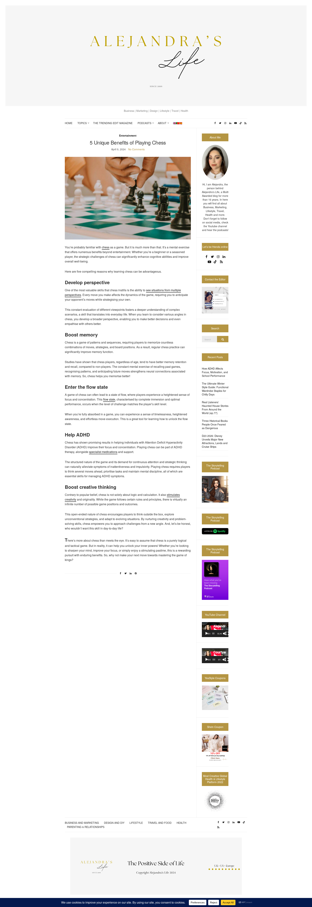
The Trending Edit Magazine (113, 123)
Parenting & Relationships (85, 827)
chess (105, 247)
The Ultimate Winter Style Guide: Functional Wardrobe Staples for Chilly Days (215, 389)
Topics (82, 123)
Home (68, 123)
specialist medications (103, 452)
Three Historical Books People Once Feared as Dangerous (215, 424)
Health (181, 823)
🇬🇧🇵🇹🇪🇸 (177, 123)
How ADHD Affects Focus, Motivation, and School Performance (215, 372)
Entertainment (127, 135)
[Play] (206, 633)
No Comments (136, 149)
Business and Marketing (82, 823)
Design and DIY (114, 823)
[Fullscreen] (227, 633)
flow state (109, 399)
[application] (215, 629)
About (162, 123)
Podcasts (144, 123)
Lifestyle (136, 823)
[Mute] (224, 633)
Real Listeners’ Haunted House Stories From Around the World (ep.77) (215, 407)
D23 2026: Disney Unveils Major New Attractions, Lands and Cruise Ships (215, 441)
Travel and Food (160, 823)
